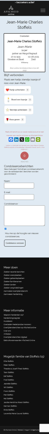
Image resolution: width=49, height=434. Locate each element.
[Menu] (41, 10)
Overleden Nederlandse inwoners (17, 324)
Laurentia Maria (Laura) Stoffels (16, 413)
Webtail (20, 430)
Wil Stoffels (8, 387)
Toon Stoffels (9, 372)
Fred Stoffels (9, 380)
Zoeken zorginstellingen (13, 288)
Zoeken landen (10, 285)
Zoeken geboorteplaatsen (14, 278)
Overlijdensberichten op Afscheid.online (20, 328)
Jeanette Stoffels (10, 384)
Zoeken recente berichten (14, 272)
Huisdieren (8, 321)
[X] (21, 139)
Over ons (7, 331)
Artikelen (7, 334)
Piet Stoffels (8, 395)
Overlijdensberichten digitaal (15, 337)
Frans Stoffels (9, 391)
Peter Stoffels (9, 365)
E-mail (7, 192)
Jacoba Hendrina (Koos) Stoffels (16, 402)
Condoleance (11, 204)
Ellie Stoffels (9, 361)
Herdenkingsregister (12, 318)
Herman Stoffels (10, 406)
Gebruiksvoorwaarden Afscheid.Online (19, 340)
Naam (7, 181)
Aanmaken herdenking (13, 294)
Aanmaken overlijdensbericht (16, 291)
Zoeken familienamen (13, 281)
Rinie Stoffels (9, 410)
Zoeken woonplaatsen (13, 275)
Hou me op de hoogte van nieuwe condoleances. (21, 235)
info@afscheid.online (37, 430)
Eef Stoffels (8, 376)
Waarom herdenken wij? (14, 315)
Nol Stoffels (8, 398)
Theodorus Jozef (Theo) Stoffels (16, 369)
